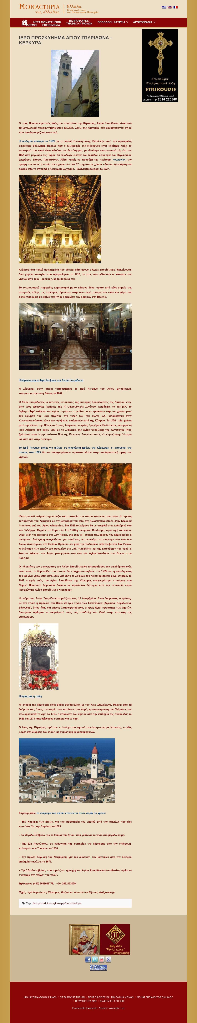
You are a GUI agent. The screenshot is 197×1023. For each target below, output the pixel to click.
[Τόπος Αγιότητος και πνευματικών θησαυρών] (59, 9)
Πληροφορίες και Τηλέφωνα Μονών (111, 997)
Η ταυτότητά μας (86, 1001)
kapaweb (91, 1008)
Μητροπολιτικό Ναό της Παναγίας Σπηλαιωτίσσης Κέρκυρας (76, 434)
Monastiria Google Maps (40, 997)
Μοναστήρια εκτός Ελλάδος (155, 997)
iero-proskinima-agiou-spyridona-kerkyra (57, 903)
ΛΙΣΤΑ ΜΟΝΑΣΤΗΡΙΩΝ (72, 997)
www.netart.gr (117, 1008)
